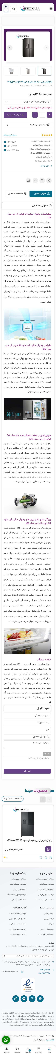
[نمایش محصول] (46, 857)
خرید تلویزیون (49, 918)
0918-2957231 (12, 142)
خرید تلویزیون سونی (19, 879)
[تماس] (6, 1040)
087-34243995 (13, 150)
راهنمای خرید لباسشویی (17, 924)
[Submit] (5, 955)
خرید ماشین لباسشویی (18, 900)
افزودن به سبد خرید (14, 114)
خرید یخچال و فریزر (47, 929)
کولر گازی (51, 924)
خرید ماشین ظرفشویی (46, 934)
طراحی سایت (50, 1040)
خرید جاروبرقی (49, 913)
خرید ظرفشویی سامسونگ (16, 894)
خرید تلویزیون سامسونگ (45, 879)
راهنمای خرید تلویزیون (18, 934)
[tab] (40, 194)
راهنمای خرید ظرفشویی (17, 918)
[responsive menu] (51, 8)
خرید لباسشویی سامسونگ (44, 900)
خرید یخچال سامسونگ (46, 889)
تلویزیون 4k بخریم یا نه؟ (17, 913)
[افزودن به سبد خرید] (48, 849)
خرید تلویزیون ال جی (47, 884)
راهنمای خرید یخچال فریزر (17, 929)
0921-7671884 (12, 146)
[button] (13, 8)
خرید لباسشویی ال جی (46, 894)
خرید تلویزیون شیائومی (18, 884)
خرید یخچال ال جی (19, 889)
